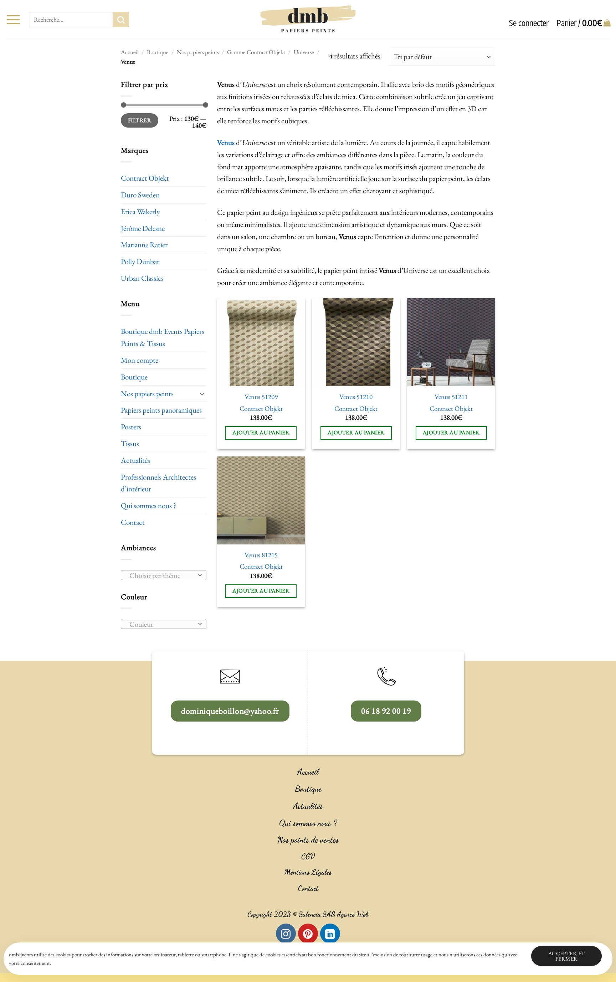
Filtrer (139, 120)
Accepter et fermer (566, 956)
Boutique (158, 52)
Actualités (135, 460)
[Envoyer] (121, 19)
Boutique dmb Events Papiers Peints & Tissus (162, 337)
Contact (133, 522)
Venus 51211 (451, 397)
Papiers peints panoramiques (161, 410)
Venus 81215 (261, 555)
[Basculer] (202, 393)
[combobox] (163, 575)
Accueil (130, 52)
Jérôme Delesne (143, 228)
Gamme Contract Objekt (256, 52)
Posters (131, 426)
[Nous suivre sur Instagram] (286, 934)
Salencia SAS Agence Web (334, 914)
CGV (308, 856)
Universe (304, 52)
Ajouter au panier (260, 432)
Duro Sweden (140, 195)
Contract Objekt (145, 178)
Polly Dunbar (140, 261)
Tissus (130, 443)
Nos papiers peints (198, 52)
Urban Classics (142, 278)
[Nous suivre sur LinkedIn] (330, 934)
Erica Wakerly (140, 211)
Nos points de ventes (308, 840)
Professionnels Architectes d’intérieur (158, 483)
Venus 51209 (261, 397)
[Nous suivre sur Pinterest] (308, 934)
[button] (13, 19)
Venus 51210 (356, 397)
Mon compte (139, 360)
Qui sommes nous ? (148, 505)
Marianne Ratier (144, 244)
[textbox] (161, 575)
